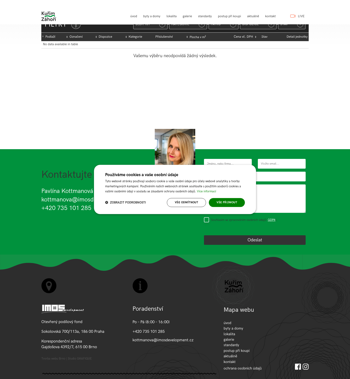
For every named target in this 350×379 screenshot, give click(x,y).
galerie (187, 16)
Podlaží (50, 37)
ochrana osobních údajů (243, 368)
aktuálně (253, 16)
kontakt (270, 16)
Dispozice (105, 37)
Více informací (206, 191)
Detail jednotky (297, 37)
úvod (133, 16)
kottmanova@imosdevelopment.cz (86, 199)
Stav (264, 37)
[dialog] (175, 189)
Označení (76, 37)
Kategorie (135, 37)
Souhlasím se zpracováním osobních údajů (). (244, 220)
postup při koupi (229, 16)
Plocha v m (198, 37)
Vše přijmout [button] (227, 202)
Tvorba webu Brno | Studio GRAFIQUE (66, 358)
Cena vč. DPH (243, 37)
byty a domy (151, 16)
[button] (125, 202)
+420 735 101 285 (66, 208)
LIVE (301, 16)
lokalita (171, 16)
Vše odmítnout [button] (186, 202)
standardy (205, 16)
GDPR (271, 220)
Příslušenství (164, 37)
